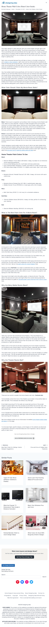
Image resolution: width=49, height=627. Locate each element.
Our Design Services (8, 565)
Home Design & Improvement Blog (14, 593)
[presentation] (12, 467)
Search (3, 574)
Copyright (15, 595)
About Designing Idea (31, 593)
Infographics (7, 595)
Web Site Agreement (13, 597)
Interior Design (39, 9)
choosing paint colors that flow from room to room (33, 279)
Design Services (6, 569)
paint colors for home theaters (26, 264)
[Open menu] (46, 2)
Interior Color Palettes (30, 9)
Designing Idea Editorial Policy (36, 595)
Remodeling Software (7, 571)
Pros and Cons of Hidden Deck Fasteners (39, 447)
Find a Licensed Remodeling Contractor (31, 597)
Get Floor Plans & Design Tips (24, 557)
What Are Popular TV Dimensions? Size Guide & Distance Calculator (12, 507)
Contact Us (41, 593)
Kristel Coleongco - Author (8, 9)
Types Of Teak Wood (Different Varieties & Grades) (10, 479)
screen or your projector (11, 62)
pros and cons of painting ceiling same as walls (20, 150)
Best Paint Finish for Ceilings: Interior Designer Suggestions (12, 447)
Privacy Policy (23, 595)
